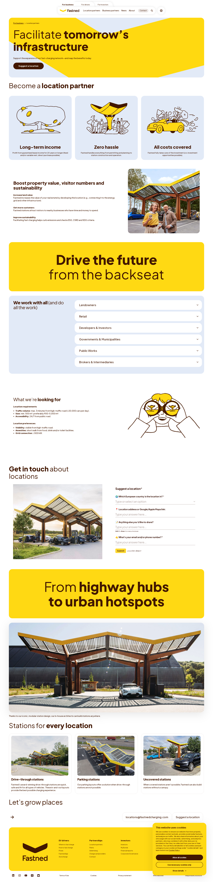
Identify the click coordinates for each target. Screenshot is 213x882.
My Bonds (124, 848)
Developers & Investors (95, 328)
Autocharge (63, 857)
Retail (83, 316)
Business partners (110, 10)
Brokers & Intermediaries (96, 362)
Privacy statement (124, 875)
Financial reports (127, 851)
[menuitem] (91, 10)
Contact (92, 857)
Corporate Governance (129, 854)
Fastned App (63, 854)
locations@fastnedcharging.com (147, 817)
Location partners (91, 10)
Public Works (88, 350)
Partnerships (95, 840)
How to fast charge (66, 848)
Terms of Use (64, 875)
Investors (125, 840)
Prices (61, 851)
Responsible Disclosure (193, 875)
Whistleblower (158, 875)
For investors (103, 4)
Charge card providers (97, 854)
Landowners (87, 305)
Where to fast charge (66, 844)
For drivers (85, 4)
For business (68, 4)
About (132, 10)
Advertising (93, 851)
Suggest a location (188, 817)
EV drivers (64, 840)
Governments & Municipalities (99, 339)
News (124, 10)
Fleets (91, 848)
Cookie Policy (174, 850)
